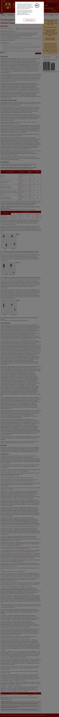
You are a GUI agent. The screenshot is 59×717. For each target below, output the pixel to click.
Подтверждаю (29, 20)
